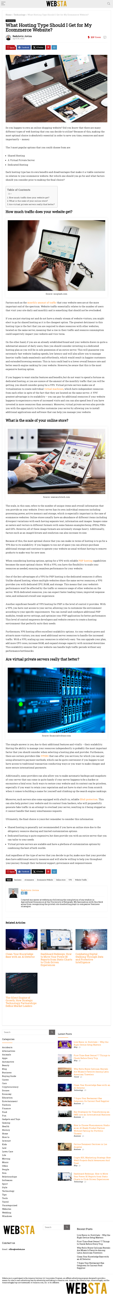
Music (5, 1162)
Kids (4, 1144)
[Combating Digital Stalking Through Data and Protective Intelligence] (91, 931)
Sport (5, 1183)
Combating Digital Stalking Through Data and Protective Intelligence (89, 958)
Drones (5, 1090)
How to (5, 1137)
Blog (4, 1068)
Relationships (9, 1176)
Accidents (7, 1047)
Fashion (6, 1104)
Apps (4, 1058)
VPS (70, 880)
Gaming (6, 1122)
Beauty (5, 1065)
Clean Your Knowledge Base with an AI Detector (20, 955)
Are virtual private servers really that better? (32, 204)
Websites (6, 1209)
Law (4, 1147)
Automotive (8, 1061)
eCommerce (29, 880)
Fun (4, 1115)
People (5, 1169)
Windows (7, 1216)
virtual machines (53, 388)
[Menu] (3, 3)
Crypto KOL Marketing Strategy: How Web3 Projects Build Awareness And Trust (92, 1160)
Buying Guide (9, 1076)
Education (7, 1097)
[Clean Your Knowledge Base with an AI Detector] (21, 931)
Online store (60, 880)
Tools (5, 1198)
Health (5, 1126)
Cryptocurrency (10, 1086)
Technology (19, 14)
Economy (6, 1094)
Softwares (7, 1180)
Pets (4, 1173)
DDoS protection (89, 799)
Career (5, 1079)
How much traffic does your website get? (29, 197)
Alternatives (8, 1051)
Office (5, 1165)
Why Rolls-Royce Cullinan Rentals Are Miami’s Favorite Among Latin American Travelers (91, 1072)
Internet (6, 1140)
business (17, 880)
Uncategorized (9, 1205)
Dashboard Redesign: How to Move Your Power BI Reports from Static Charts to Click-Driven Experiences (56, 959)
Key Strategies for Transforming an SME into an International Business (92, 1113)
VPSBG (45, 756)
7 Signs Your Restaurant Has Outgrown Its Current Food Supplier (91, 1099)
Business (7, 1072)
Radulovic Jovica (22, 36)
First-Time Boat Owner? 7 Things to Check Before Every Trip (92, 1056)
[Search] (108, 3)
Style (4, 1187)
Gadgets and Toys (11, 1119)
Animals (6, 1054)
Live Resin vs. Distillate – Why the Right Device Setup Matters (91, 1043)
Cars (4, 1083)
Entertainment (10, 1101)
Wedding (6, 1212)
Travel (5, 1201)
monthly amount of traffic (41, 302)
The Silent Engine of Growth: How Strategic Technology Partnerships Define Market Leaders (21, 1002)
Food (4, 1112)
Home (9, 14)
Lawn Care (7, 1151)
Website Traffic (81, 880)
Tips (4, 1194)
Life (4, 1155)
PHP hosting (85, 560)
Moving (6, 1158)
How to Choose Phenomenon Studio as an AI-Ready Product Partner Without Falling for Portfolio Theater (92, 1129)
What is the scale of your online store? (28, 201)
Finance (6, 1108)
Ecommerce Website (45, 880)
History (6, 1130)
